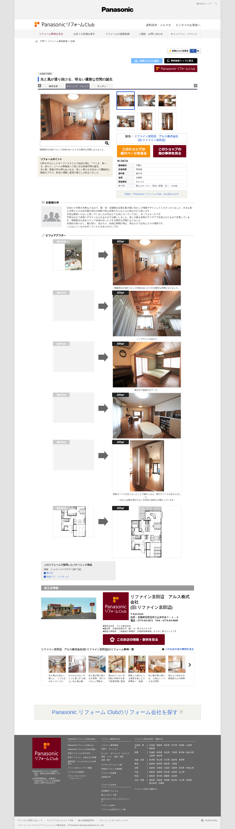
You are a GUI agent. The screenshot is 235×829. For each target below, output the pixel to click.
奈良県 (181, 768)
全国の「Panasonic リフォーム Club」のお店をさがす (152, 194)
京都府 (159, 768)
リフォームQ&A (108, 805)
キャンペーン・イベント (184, 33)
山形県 (189, 745)
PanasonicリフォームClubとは (81, 745)
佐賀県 (159, 780)
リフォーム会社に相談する (146, 789)
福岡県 (152, 780)
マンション (113, 749)
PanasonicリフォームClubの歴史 (81, 749)
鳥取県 (152, 772)
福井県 (174, 760)
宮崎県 (189, 780)
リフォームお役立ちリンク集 (113, 809)
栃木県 (159, 756)
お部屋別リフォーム (109, 791)
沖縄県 (161, 783)
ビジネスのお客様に (76, 772)
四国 (136, 776)
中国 (136, 772)
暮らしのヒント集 (108, 795)
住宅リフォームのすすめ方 (79, 753)
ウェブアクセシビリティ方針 (60, 820)
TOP (42, 41)
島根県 (159, 772)
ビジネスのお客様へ (188, 24)
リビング (125, 753)
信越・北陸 (139, 760)
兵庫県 (174, 768)
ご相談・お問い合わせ (151, 33)
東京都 (181, 752)
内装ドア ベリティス (57, 576)
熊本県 (174, 780)
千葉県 (174, 752)
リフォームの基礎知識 (117, 33)
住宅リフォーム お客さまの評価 (82, 757)
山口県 (181, 772)
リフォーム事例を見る (51, 33)
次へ (189, 665)
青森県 (159, 745)
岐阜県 (152, 764)
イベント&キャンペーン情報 (80, 768)
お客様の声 (106, 777)
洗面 (116, 757)
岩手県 (174, 745)
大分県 (181, 780)
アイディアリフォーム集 (111, 765)
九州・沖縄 (139, 780)
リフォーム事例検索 (57, 41)
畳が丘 (49, 573)
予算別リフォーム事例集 (111, 769)
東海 (136, 764)
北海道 (152, 745)
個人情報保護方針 (86, 820)
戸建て (104, 749)
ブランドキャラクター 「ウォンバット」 (77, 777)
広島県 (174, 772)
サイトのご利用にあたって (30, 820)
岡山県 (167, 772)
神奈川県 (190, 752)
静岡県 (159, 764)
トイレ (109, 757)
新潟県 (152, 760)
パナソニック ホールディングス (113, 820)
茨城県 (152, 752)
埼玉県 (167, 752)
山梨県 (152, 756)
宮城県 (181, 745)
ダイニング (115, 753)
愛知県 (167, 764)
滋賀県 (152, 768)
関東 (136, 752)
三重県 (174, 764)
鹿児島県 (153, 783)
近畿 (136, 768)
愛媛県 (167, 776)
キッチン (101, 86)
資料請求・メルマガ (158, 24)
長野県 (181, 760)
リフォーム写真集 (108, 773)
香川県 (159, 776)
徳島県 (152, 776)
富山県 (159, 760)
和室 (121, 757)
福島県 (152, 748)
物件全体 (53, 86)
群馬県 (159, 752)
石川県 (167, 760)
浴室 (103, 757)
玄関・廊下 (106, 760)
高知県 (174, 776)
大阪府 (167, 768)
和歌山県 (190, 768)
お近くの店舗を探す (84, 33)
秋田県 (167, 745)
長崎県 (167, 780)
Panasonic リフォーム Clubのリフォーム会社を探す (115, 712)
